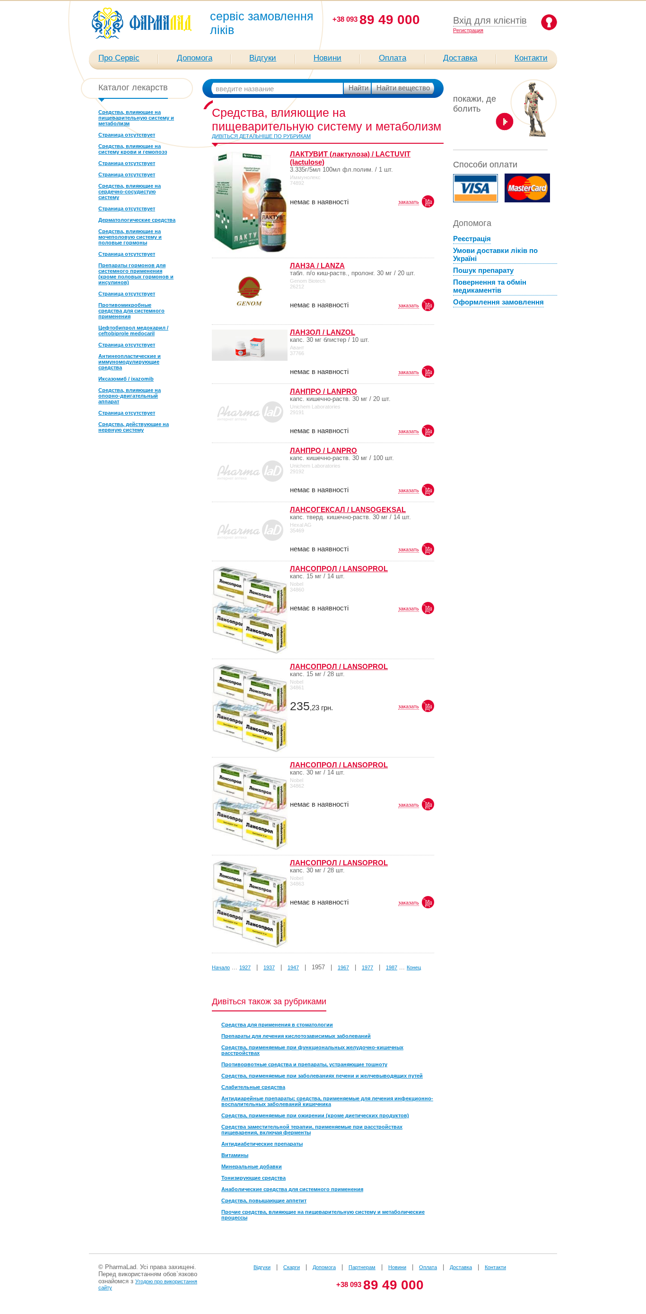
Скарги (291, 1267)
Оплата (392, 57)
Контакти (531, 57)
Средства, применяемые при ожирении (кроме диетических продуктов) (315, 1115)
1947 (293, 967)
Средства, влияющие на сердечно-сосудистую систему (129, 191)
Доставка (460, 57)
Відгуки (262, 57)
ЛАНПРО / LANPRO (323, 391)
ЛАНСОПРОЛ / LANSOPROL (339, 569)
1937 (269, 967)
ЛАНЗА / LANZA (317, 265)
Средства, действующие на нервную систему (133, 427)
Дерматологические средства (136, 220)
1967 (343, 967)
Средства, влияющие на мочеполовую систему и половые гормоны (130, 236)
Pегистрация (468, 30)
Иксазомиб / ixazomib (126, 379)
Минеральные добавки (251, 1166)
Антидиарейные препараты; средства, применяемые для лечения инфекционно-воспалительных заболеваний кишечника (327, 1101)
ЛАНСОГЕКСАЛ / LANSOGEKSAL (348, 509)
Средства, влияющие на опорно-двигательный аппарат (129, 395)
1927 (245, 967)
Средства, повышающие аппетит (263, 1200)
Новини (327, 57)
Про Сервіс (119, 57)
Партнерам (362, 1267)
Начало (221, 967)
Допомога (194, 57)
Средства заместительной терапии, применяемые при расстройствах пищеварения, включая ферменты (311, 1129)
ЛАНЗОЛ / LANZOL (322, 332)
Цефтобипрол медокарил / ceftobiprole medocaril (133, 330)
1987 (391, 967)
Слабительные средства (253, 1087)
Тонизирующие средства (253, 1178)
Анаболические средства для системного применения (292, 1189)
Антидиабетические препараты (262, 1144)
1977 (367, 967)
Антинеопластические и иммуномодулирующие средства (129, 361)
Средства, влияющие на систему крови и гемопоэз (132, 149)
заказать (408, 202)
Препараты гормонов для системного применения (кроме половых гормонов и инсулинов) (136, 273)
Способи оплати (485, 164)
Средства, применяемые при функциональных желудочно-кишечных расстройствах (312, 1050)
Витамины (234, 1155)
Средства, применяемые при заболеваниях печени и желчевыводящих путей (322, 1076)
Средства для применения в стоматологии (277, 1024)
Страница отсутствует (126, 135)
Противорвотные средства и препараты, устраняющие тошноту (304, 1064)
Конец (414, 967)
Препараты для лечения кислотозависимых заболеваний (296, 1036)
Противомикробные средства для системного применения (131, 310)
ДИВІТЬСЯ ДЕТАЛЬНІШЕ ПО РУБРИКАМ (261, 136)
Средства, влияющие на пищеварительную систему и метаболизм (136, 117)
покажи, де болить (474, 103)
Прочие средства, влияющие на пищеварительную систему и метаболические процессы (323, 1214)
